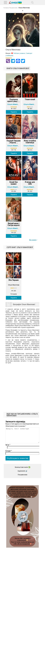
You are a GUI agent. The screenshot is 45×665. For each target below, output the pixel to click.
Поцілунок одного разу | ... (13, 100)
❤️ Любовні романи (18, 53)
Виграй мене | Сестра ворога (14, 224)
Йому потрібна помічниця (30, 142)
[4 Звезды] (9, 58)
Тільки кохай (30, 99)
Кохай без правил (14, 183)
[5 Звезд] (11, 58)
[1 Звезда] (6, 58)
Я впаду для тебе (30, 183)
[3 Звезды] (8, 58)
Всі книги (32, 240)
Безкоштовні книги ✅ (22, 467)
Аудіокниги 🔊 (23, 471)
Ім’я (8, 445)
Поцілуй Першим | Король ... (13, 142)
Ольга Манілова (14, 104)
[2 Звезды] (7, 58)
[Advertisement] (22, 386)
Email (9, 451)
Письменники (22, 475)
